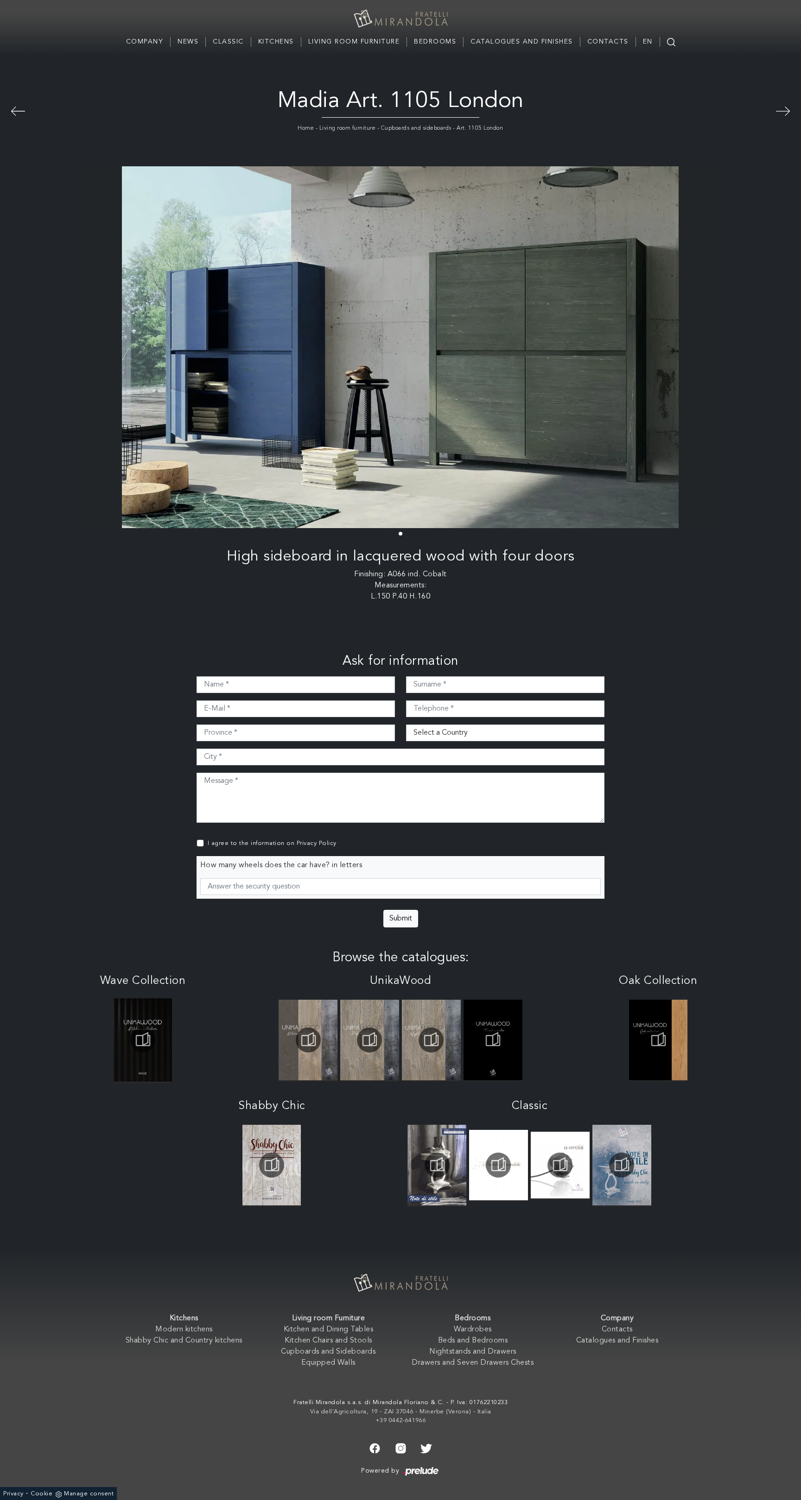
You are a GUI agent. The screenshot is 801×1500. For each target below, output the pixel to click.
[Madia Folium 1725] (783, 109)
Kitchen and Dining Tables (329, 1329)
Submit (400, 918)
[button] (400, 534)
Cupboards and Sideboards (328, 1351)
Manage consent (89, 1494)
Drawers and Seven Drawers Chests (473, 1363)
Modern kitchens (184, 1329)
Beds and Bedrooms (473, 1340)
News (188, 41)
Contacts (608, 41)
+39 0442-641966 (400, 1421)
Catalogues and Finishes (521, 41)
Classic (228, 41)
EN (648, 41)
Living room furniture (347, 128)
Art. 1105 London (480, 128)
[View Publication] (143, 1040)
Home (306, 128)
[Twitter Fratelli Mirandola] (426, 1448)
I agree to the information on (272, 843)
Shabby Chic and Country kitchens (184, 1340)
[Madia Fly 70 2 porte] (18, 109)
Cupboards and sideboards (416, 128)
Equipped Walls (328, 1363)
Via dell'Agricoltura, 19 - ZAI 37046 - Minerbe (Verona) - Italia (400, 1412)
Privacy (13, 1494)
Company (145, 41)
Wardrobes (473, 1329)
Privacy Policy (317, 843)
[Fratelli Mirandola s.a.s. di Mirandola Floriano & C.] (400, 18)
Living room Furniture (354, 41)
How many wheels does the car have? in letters (281, 865)
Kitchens (276, 41)
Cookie (41, 1494)
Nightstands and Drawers (472, 1351)
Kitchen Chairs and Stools (328, 1340)
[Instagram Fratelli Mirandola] (401, 1448)
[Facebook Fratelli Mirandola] (375, 1448)
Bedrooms (435, 41)
